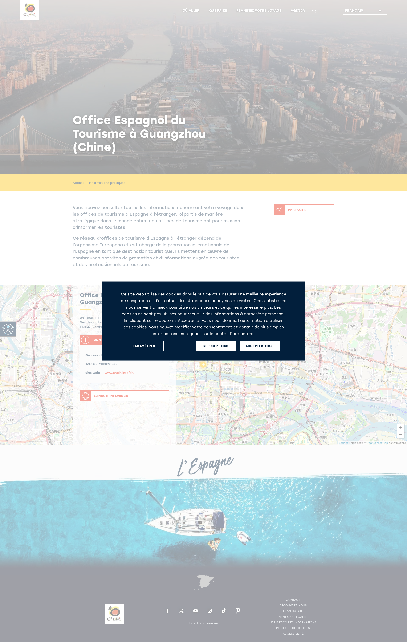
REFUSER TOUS (215, 346)
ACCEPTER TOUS (259, 346)
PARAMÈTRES (144, 346)
